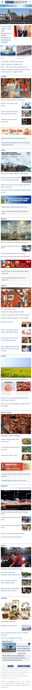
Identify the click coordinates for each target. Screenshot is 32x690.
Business (4, 219)
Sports (3, 545)
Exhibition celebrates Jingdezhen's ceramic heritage (14, 318)
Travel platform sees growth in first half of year (10, 448)
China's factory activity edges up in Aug (16, 67)
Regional (4, 486)
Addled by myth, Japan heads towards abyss (9, 120)
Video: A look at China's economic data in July (14, 207)
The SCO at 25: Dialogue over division (9, 104)
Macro (2, 67)
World (3, 356)
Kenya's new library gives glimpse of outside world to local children (15, 405)
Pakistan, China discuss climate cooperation (14, 658)
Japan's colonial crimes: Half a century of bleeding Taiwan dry (14, 634)
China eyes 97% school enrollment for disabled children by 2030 (16, 191)
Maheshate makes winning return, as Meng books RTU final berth (10, 589)
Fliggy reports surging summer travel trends (12, 312)
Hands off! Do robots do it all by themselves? (14, 138)
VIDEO (3, 76)
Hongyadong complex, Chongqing (10, 435)
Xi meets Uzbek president (16, 61)
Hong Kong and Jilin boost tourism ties (11, 537)
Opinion (3, 64)
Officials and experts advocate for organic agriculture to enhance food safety (16, 186)
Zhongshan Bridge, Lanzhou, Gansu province (14, 480)
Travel (3, 412)
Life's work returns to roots (8, 309)
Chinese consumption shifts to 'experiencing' (13, 100)
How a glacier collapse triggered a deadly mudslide (14, 173)
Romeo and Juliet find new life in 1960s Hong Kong (15, 315)
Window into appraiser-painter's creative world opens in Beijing (9, 331)
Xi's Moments (4, 61)
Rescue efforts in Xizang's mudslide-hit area (11, 526)
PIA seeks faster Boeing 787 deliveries (12, 660)
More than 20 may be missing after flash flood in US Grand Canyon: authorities (15, 399)
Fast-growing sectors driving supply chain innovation (15, 256)
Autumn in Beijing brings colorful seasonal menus (10, 440)
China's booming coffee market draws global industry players (9, 112)
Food (9, 412)
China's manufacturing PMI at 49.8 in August (13, 253)
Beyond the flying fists (7, 322)
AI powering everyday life (8, 621)
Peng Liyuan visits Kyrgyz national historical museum (15, 22)
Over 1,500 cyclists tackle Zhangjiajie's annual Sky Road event (11, 573)
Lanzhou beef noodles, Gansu (9, 455)
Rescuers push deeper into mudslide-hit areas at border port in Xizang (11, 179)
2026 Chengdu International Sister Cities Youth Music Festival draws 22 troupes (10, 348)
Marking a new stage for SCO (14, 64)
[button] (2, 16)
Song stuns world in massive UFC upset (11, 569)
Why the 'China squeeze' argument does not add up (14, 242)
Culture (4, 285)
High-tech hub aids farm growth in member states (14, 379)
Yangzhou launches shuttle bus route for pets (10, 518)
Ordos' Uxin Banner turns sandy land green (12, 533)
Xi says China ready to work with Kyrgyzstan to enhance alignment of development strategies (6, 34)
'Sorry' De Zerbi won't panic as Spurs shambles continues (9, 581)
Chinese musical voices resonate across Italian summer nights (9, 339)
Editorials (3, 69)
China (3, 150)
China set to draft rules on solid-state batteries (10, 246)
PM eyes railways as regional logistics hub (13, 655)
